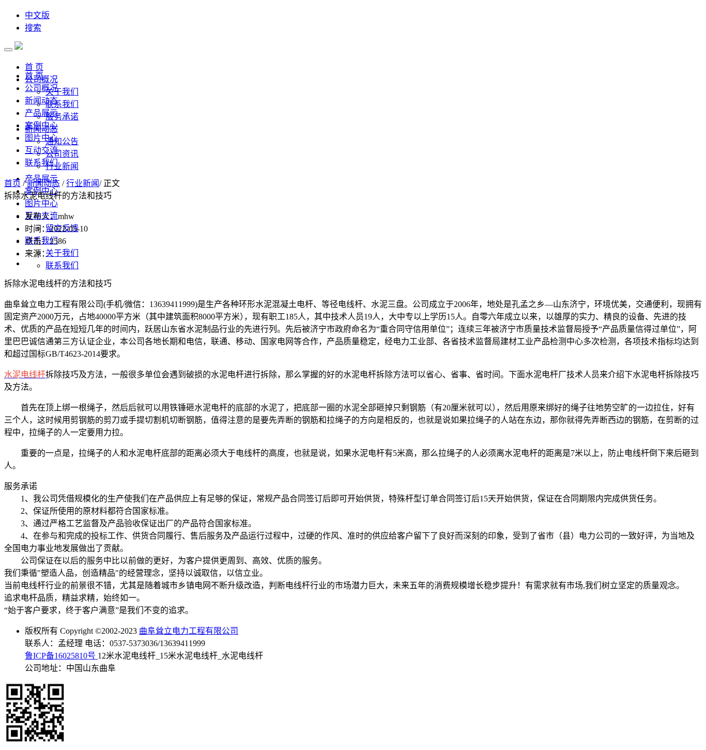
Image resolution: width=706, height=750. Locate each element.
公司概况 (41, 88)
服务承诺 (62, 116)
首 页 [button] (34, 67)
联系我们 (62, 104)
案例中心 (41, 125)
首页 (12, 183)
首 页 (34, 75)
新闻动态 (41, 100)
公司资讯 (62, 153)
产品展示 (41, 113)
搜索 (33, 27)
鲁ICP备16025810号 (61, 655)
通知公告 (62, 141)
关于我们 (62, 91)
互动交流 (41, 150)
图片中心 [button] (41, 203)
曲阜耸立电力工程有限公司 (188, 630)
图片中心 (41, 137)
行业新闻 (62, 166)
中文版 (37, 15)
